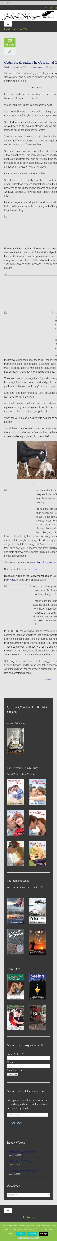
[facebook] (46, 8)
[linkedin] (51, 8)
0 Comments (50, 67)
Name (10, 1062)
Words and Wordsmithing (22, 1151)
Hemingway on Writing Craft (24, 1170)
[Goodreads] (56, 8)
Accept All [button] (20, 1234)
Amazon (14, 579)
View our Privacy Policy (28, 1237)
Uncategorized (38, 67)
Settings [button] (43, 1234)
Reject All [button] (32, 1234)
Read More (49, 680)
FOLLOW (16, 1123)
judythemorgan (12, 67)
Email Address (15, 1054)
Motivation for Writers (20, 1161)
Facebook (31, 569)
